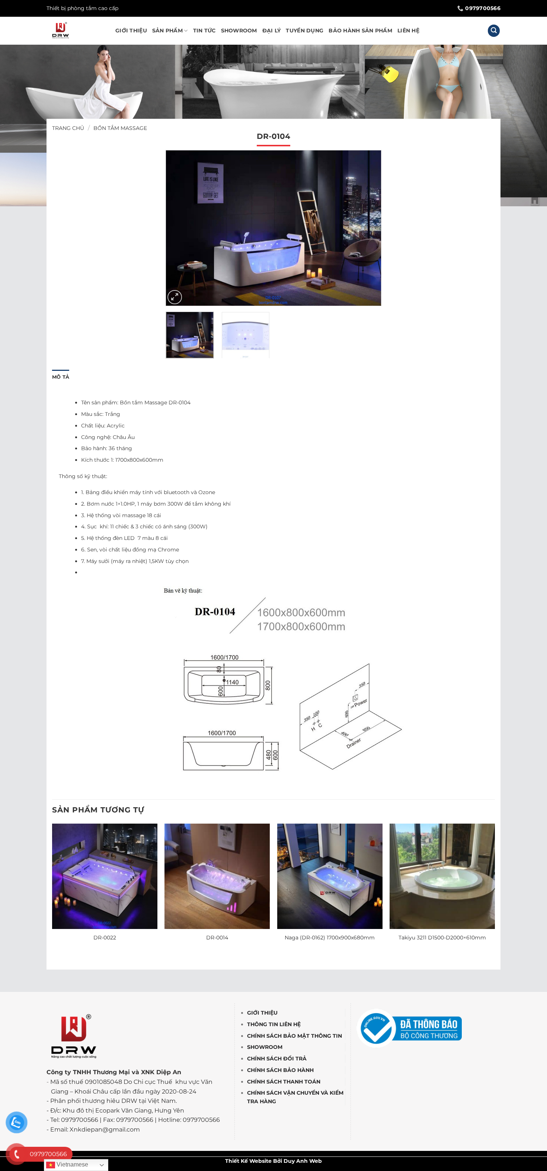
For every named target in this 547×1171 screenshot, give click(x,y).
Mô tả (60, 377)
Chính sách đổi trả (277, 1058)
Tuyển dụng (304, 30)
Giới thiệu (131, 30)
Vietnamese (71, 1164)
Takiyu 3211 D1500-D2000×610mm (442, 937)
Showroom (239, 30)
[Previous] (179, 228)
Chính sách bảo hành (280, 1070)
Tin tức (204, 30)
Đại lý (271, 30)
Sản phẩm (167, 30)
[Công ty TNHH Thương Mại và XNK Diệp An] (75, 31)
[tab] (60, 377)
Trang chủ (68, 128)
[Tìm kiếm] (494, 31)
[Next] (367, 228)
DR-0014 (217, 937)
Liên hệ (408, 30)
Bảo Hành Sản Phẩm (360, 30)
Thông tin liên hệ (274, 1024)
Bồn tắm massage (120, 128)
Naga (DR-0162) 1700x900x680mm (330, 937)
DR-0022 (104, 937)
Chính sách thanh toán (283, 1081)
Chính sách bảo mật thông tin (294, 1035)
